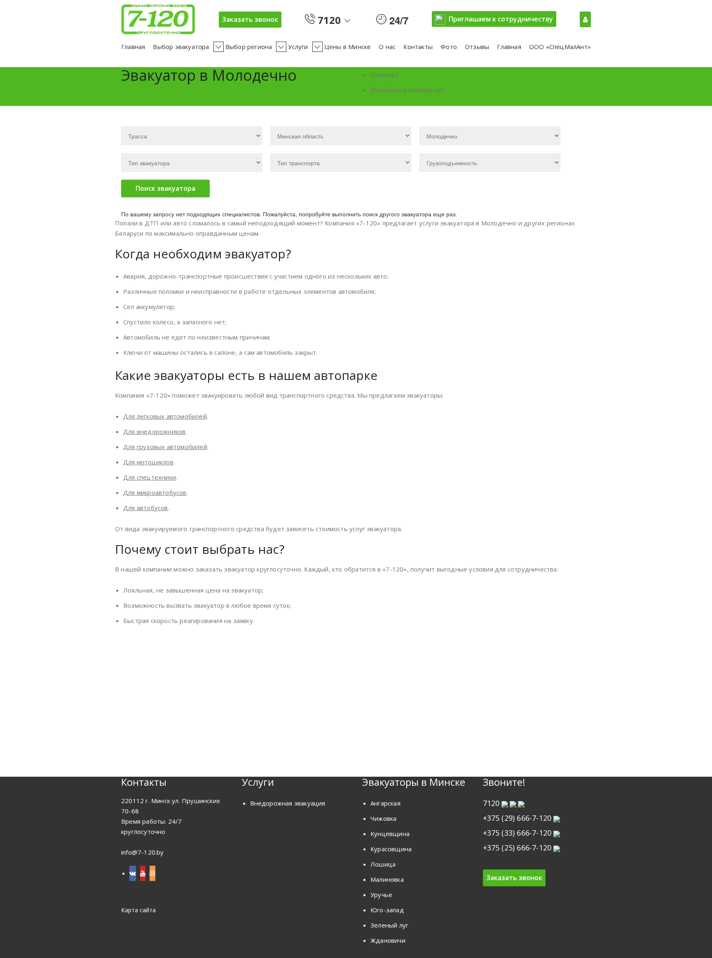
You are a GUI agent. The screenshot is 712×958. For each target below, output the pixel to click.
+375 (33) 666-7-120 (517, 833)
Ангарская (385, 803)
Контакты (418, 46)
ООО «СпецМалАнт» (560, 46)
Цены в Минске (347, 46)
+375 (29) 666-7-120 (517, 818)
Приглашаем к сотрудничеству (501, 18)
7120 (328, 18)
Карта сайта (138, 910)
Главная (133, 46)
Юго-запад (387, 910)
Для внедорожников (154, 431)
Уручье (381, 894)
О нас (387, 46)
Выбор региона (248, 46)
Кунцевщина (390, 833)
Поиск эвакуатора (165, 188)
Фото (448, 46)
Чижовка (383, 818)
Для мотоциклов (148, 462)
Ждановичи (387, 940)
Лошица (383, 864)
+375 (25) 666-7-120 (517, 848)
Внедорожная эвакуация (288, 803)
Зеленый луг (389, 925)
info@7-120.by (142, 852)
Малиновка (387, 879)
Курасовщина (391, 849)
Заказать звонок (250, 19)
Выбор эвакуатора (181, 46)
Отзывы (477, 46)
